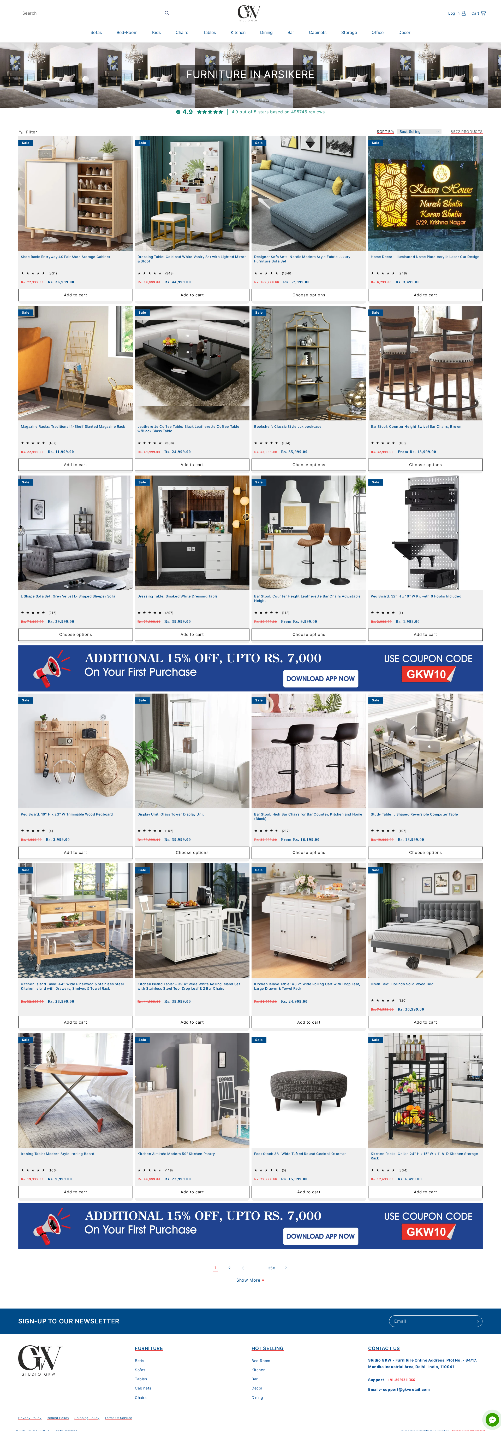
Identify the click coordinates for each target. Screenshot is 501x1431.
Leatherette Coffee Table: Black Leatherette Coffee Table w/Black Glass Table (189, 428)
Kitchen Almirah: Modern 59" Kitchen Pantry (176, 1154)
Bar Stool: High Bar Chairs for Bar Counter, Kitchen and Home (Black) (308, 816)
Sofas (140, 1370)
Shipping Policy (86, 1418)
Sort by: (385, 131)
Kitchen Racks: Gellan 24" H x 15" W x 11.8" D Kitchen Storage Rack (424, 1156)
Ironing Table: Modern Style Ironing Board (57, 1154)
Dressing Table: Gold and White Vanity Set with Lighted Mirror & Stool (192, 259)
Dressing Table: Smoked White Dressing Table (178, 596)
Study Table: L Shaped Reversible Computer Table (414, 814)
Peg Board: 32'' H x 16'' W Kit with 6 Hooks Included (416, 596)
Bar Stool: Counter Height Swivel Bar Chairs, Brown (416, 426)
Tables (141, 1379)
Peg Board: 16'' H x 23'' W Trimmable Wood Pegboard (67, 814)
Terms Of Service (118, 1418)
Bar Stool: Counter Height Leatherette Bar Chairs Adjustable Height (307, 598)
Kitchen (258, 1370)
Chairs (141, 1397)
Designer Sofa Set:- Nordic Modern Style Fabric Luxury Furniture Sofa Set (302, 259)
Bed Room (261, 1360)
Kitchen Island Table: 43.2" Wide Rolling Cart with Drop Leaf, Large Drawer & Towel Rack (307, 986)
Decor (257, 1388)
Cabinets (143, 1388)
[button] (479, 13)
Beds (139, 1360)
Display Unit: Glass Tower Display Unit (171, 814)
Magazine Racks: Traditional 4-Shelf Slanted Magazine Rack (73, 426)
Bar (255, 1379)
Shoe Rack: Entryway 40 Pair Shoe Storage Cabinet (65, 257)
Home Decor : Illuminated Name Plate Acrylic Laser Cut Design (425, 257)
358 (272, 1268)
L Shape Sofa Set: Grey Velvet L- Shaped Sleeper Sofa (68, 596)
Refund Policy (58, 1418)
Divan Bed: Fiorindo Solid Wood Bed (402, 984)
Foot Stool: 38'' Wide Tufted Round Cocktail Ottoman (300, 1154)
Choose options (309, 294)
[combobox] (96, 13)
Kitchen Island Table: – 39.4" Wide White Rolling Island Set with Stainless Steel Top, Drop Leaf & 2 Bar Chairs (189, 986)
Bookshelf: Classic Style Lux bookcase (287, 426)
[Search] (167, 13)
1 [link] (215, 1267)
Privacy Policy (29, 1418)
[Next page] (285, 1268)
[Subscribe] (476, 1321)
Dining (257, 1397)
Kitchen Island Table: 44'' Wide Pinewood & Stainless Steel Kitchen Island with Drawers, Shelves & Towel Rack (72, 986)
